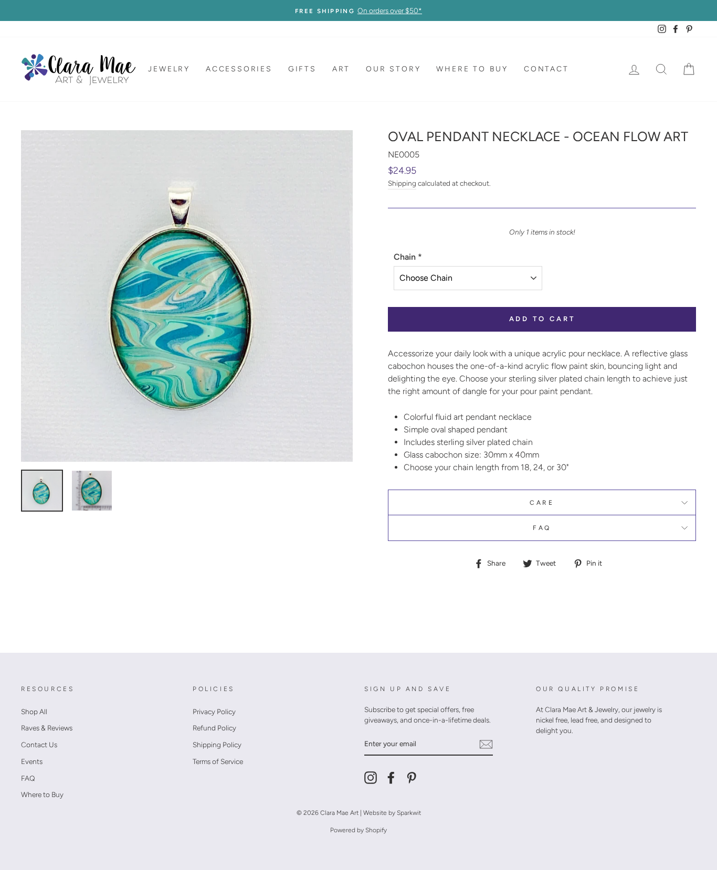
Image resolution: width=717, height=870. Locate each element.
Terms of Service (218, 761)
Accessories (239, 69)
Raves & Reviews (46, 728)
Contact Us (39, 744)
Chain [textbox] (408, 257)
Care (542, 502)
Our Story (393, 69)
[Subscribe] (486, 744)
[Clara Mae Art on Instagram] (370, 777)
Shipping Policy (217, 744)
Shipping (402, 183)
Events (32, 761)
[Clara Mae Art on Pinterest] (411, 777)
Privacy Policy (214, 711)
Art (341, 69)
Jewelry (169, 69)
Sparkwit (409, 812)
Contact (546, 69)
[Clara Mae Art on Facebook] (391, 777)
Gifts (302, 69)
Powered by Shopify (358, 830)
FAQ (542, 528)
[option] (358, 10)
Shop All (34, 711)
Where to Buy (472, 69)
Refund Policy (214, 728)
